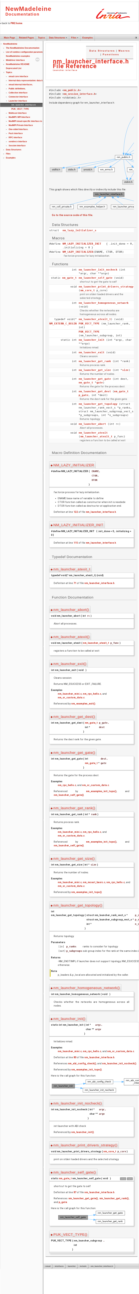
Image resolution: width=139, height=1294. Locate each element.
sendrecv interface (18, 141)
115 (76, 542)
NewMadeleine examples (18, 56)
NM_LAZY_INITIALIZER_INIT (82, 243)
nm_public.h (72, 90)
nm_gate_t (69, 277)
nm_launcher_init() (82, 1132)
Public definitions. (17, 88)
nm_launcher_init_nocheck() (119, 1063)
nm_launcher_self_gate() (69, 795)
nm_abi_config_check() (82, 1063)
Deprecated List (13, 68)
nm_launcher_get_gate (95, 378)
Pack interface (16, 133)
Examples (87, 37)
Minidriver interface (15, 60)
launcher (72, 1266)
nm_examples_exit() (83, 703)
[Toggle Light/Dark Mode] (136, 38)
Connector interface (18, 97)
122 (76, 512)
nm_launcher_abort (92, 423)
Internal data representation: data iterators (29, 80)
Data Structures (57, 37)
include (83, 1266)
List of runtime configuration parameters (25, 52)
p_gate (83, 395)
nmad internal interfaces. (21, 84)
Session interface (17, 145)
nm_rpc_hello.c (92, 693)
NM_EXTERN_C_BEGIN (63, 323)
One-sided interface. (18, 129)
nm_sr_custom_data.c (71, 697)
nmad (48, 1266)
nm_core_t (87, 290)
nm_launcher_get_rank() (114, 1198)
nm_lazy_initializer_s (79, 230)
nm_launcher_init (91, 339)
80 (75, 1057)
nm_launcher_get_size (95, 370)
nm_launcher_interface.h (23, 105)
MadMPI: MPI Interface (19, 117)
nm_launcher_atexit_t (95, 319)
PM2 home (16, 23)
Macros (124, 50)
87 (75, 1192)
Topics (41, 37)
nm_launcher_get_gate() (83, 1198)
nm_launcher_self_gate (96, 277)
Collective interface (18, 93)
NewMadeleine (10, 44)
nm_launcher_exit (91, 352)
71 (75, 583)
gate (99, 382)
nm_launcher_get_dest (95, 391)
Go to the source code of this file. (72, 215)
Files (73, 37)
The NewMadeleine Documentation (22, 48)
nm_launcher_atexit (93, 432)
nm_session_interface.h (79, 94)
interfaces (59, 1266)
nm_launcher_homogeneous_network (104, 302)
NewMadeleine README (17, 64)
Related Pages (26, 37)
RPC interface (15, 137)
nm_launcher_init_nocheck (98, 269)
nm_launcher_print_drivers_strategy (106, 286)
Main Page (9, 37)
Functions (111, 54)
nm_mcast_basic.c (94, 882)
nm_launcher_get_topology (98, 403)
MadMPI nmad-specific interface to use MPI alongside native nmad (40, 121)
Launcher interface (18, 101)
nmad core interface (18, 76)
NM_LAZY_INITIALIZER (78, 251)
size (125, 370)
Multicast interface (18, 113)
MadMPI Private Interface (21, 125)
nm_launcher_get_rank (95, 361)
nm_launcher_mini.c (70, 693)
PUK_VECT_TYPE (20, 109)
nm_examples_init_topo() (101, 791)
